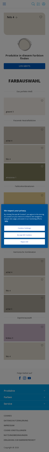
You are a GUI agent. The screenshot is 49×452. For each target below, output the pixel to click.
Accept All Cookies (24, 235)
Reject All (24, 242)
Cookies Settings (24, 228)
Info (6, 221)
